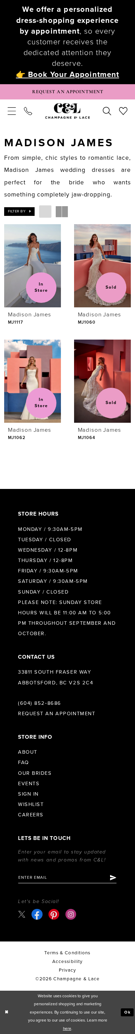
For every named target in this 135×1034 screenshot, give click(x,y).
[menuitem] (11, 111)
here (67, 1028)
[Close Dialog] (6, 1012)
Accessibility (67, 961)
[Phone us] (28, 111)
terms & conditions (67, 953)
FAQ (23, 762)
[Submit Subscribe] (113, 877)
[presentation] (32, 265)
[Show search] (107, 111)
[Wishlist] (123, 111)
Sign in (28, 794)
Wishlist (31, 804)
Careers (31, 815)
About (27, 752)
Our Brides (35, 773)
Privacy (67, 970)
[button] (11, 111)
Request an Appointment (56, 714)
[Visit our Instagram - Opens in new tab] (70, 914)
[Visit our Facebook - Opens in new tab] (37, 914)
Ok (127, 1012)
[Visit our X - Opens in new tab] (22, 914)
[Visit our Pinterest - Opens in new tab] (53, 914)
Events (28, 784)
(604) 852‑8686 (39, 703)
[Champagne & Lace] (67, 111)
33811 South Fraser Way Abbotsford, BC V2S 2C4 (55, 677)
